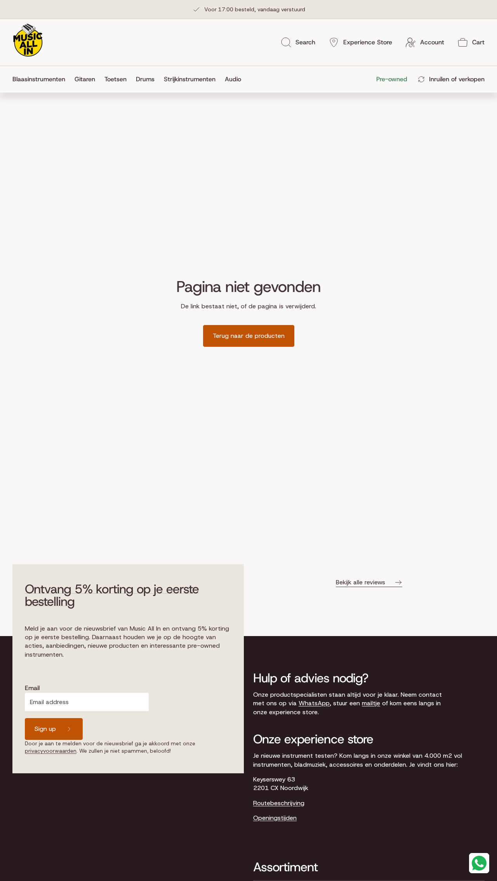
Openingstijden (275, 818)
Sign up (45, 729)
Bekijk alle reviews (360, 582)
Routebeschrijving (278, 803)
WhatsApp (314, 703)
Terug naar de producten (249, 336)
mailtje (371, 703)
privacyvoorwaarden (50, 750)
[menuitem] (41, 79)
